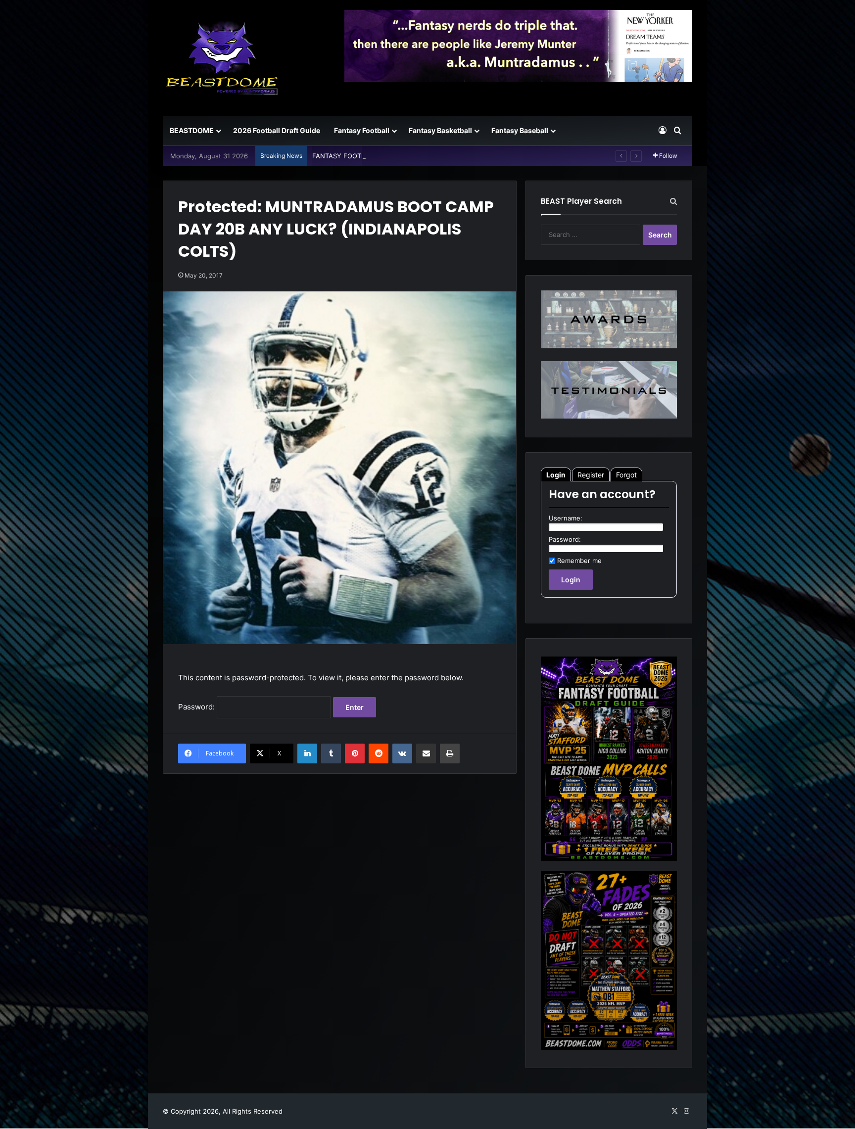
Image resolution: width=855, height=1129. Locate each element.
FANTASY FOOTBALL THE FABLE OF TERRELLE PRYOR (395, 156)
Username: (565, 518)
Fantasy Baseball (519, 130)
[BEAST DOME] (222, 58)
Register (590, 474)
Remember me (579, 560)
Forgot (626, 474)
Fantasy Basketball (440, 130)
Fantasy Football (361, 130)
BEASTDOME (192, 130)
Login (556, 474)
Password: (197, 706)
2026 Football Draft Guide (276, 130)
